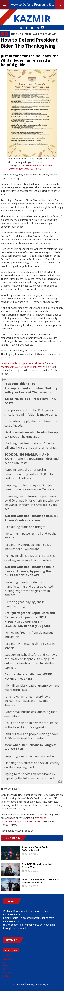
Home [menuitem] (6, 955)
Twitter (32, 27)
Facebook (26, 27)
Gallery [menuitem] (7, 976)
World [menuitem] (6, 965)
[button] (32, 113)
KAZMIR (32, 18)
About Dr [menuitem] (8, 958)
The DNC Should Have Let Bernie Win (34, 34)
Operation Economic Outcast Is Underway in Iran (40, 881)
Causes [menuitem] (7, 969)
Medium (21, 27)
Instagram (42, 27)
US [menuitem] (4, 962)
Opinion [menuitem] (7, 972)
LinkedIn (37, 27)
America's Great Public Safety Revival (35, 849)
